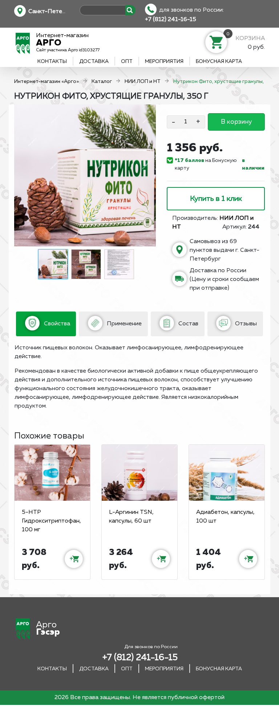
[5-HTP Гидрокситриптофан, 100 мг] (52, 473)
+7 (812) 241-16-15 (170, 20)
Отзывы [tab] (245, 324)
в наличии (253, 164)
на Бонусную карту (206, 164)
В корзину (236, 122)
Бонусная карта (219, 61)
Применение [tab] (123, 324)
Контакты (52, 61)
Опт (127, 61)
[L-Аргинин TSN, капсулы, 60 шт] (139, 473)
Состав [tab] (187, 324)
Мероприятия (164, 61)
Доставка (94, 61)
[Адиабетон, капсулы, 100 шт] (226, 473)
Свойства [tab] (56, 324)
